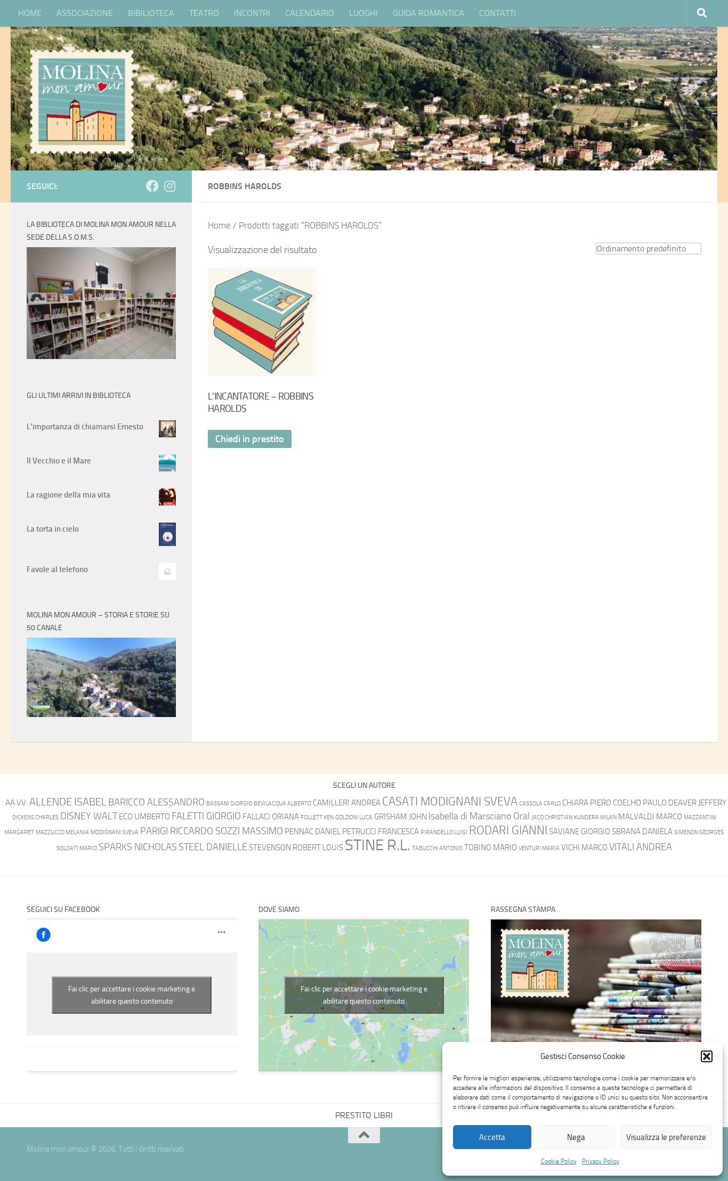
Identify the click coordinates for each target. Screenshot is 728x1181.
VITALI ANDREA (640, 847)
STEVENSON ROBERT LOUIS (296, 847)
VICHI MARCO (584, 847)
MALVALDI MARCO (650, 816)
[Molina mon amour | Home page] (81, 101)
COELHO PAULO (640, 803)
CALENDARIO (309, 13)
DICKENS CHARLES (35, 817)
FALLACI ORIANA (270, 816)
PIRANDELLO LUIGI (443, 832)
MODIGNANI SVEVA (115, 832)
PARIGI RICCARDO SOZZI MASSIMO (211, 831)
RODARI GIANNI (508, 830)
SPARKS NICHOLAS (138, 847)
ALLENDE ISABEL (68, 801)
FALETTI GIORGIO (206, 816)
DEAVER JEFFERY (697, 803)
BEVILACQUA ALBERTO (282, 803)
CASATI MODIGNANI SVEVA (449, 801)
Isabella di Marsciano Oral (479, 816)
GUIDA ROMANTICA (428, 13)
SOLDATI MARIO (76, 848)
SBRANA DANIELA (642, 831)
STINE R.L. (377, 845)
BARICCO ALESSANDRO (156, 802)
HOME (30, 13)
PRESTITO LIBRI (364, 1115)
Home (219, 226)
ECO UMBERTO (144, 816)
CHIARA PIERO (586, 803)
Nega (576, 1137)
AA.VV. (16, 803)
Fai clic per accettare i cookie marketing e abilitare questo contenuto (131, 995)
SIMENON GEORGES (699, 832)
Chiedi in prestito (249, 439)
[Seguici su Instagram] (169, 186)
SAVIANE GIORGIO (579, 831)
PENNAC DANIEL (313, 831)
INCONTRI (252, 13)
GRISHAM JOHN (400, 816)
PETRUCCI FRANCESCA (380, 831)
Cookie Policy (559, 1161)
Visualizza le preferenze (666, 1137)
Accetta (492, 1137)
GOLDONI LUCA (354, 817)
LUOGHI (363, 13)
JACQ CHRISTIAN (551, 817)
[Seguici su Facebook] (152, 186)
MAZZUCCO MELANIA (62, 832)
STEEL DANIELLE (213, 847)
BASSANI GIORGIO (229, 803)
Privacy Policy (600, 1161)
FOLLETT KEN (317, 817)
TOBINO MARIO (490, 847)
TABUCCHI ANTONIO (437, 848)
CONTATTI (497, 13)
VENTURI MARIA (539, 848)
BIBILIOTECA (151, 13)
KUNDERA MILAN (595, 817)
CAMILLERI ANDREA (347, 803)
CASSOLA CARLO (540, 803)
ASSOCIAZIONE (84, 13)
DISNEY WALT (88, 816)
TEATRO (204, 13)
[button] (706, 1056)
